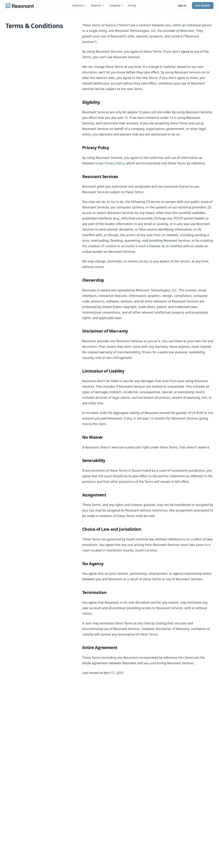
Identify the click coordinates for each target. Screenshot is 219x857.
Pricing (132, 5)
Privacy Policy (114, 163)
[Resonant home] (20, 5)
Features (96, 5)
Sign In (182, 5)
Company (114, 5)
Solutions (77, 5)
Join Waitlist (202, 5)
